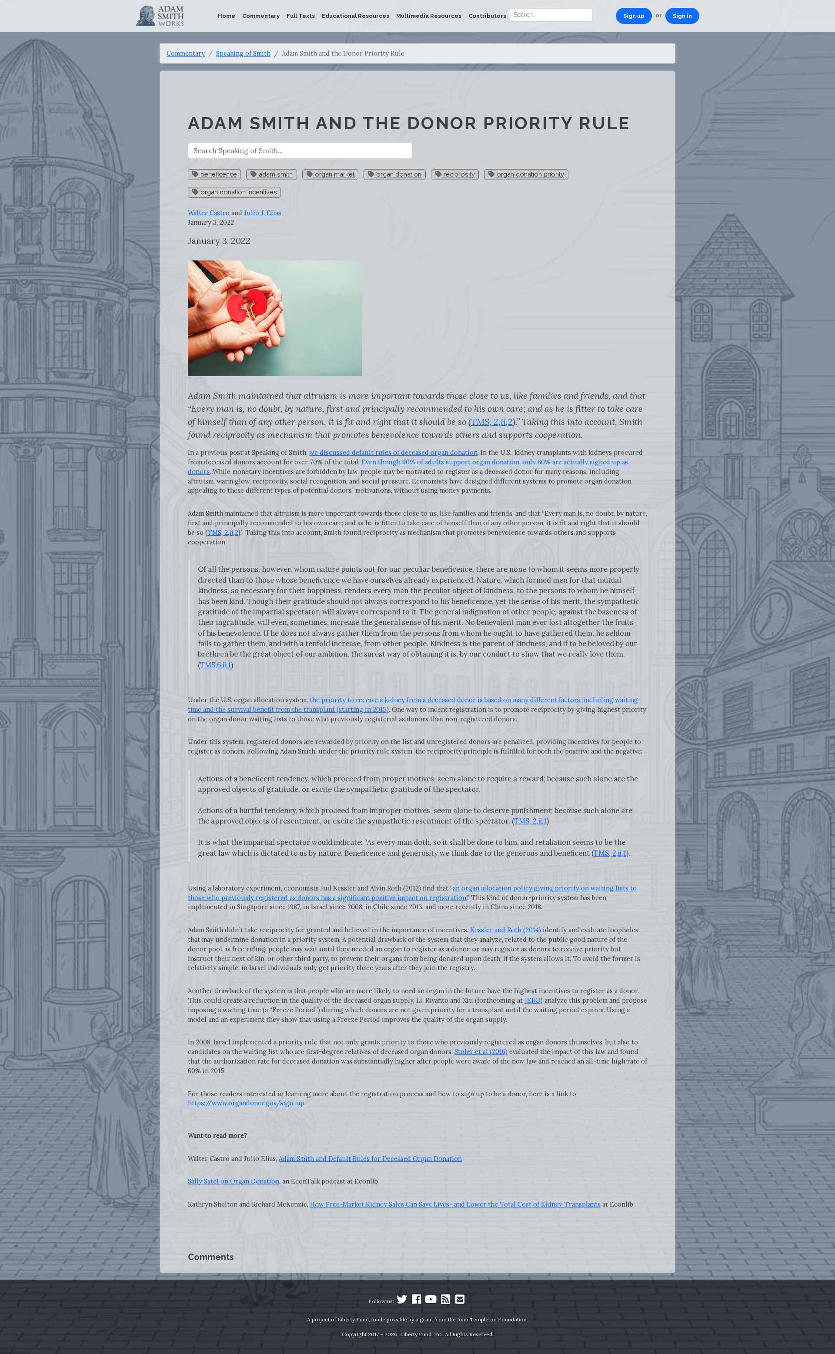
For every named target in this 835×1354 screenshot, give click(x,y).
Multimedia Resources (428, 16)
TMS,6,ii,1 (215, 664)
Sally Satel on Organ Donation (233, 1181)
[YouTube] (431, 1301)
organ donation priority (529, 174)
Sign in (682, 16)
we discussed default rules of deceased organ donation (393, 452)
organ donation (397, 174)
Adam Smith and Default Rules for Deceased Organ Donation (370, 1158)
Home (226, 16)
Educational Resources (355, 16)
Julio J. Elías (262, 213)
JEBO (532, 1000)
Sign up (634, 16)
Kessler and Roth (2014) (505, 930)
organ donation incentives (238, 192)
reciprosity (458, 174)
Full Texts (301, 16)
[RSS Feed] (445, 1301)
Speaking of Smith (243, 53)
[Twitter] (401, 1301)
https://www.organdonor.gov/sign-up (246, 1103)
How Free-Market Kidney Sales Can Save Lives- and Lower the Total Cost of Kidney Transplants (455, 1204)
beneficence (218, 174)
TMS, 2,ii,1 (530, 821)
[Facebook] (416, 1301)
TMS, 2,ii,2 (222, 532)
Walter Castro (209, 213)
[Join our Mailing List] (459, 1301)
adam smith (275, 174)
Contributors (487, 16)
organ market (333, 174)
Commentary (261, 16)
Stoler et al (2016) (481, 1051)
